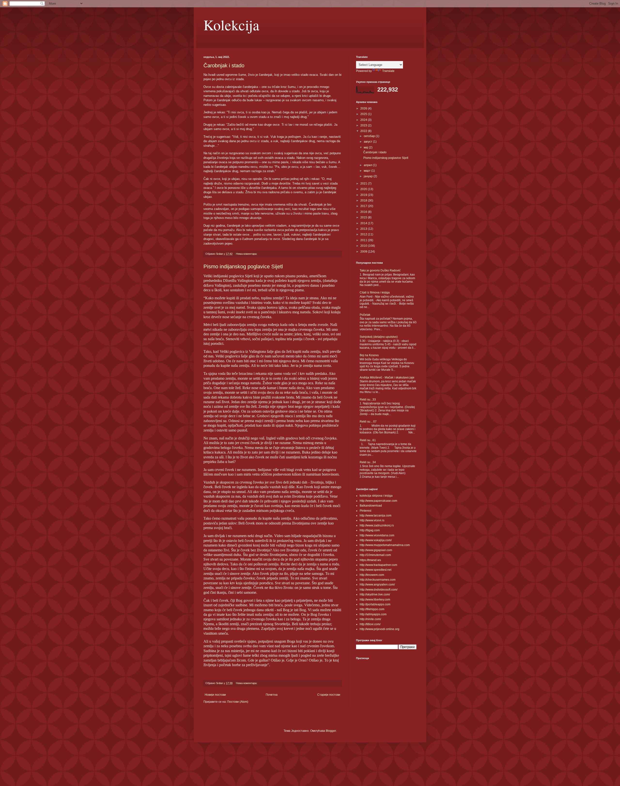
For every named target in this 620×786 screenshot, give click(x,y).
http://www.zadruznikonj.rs (377, 525)
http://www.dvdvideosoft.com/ (378, 589)
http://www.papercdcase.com (378, 500)
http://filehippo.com (372, 609)
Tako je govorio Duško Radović (380, 270)
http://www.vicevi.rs (372, 520)
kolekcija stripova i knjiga (376, 495)
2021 (364, 183)
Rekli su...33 (368, 399)
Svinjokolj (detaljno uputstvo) (379, 337)
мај (366, 147)
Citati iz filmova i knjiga (375, 292)
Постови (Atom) (237, 701)
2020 (364, 189)
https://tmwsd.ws (370, 560)
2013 (364, 229)
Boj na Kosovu (369, 355)
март (367, 170)
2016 (364, 212)
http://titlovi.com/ (370, 624)
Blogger (331, 730)
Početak (365, 314)
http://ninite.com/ (370, 619)
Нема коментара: (247, 253)
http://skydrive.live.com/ (375, 594)
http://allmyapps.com (373, 614)
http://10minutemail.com (375, 555)
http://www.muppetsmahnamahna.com (385, 545)
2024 (364, 120)
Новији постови (215, 694)
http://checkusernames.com (377, 579)
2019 (364, 195)
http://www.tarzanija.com (375, 515)
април (368, 165)
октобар (370, 136)
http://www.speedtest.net (375, 569)
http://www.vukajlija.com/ (376, 540)
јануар (368, 176)
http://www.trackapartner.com (378, 565)
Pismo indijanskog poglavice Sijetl (243, 266)
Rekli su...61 (368, 440)
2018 (364, 200)
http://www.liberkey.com (375, 599)
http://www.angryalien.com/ (377, 584)
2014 (364, 223)
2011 (364, 240)
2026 (364, 108)
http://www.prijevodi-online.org (379, 629)
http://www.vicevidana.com (377, 535)
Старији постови (328, 694)
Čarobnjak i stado (223, 65)
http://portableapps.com (375, 604)
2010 (364, 245)
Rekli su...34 (368, 462)
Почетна (272, 694)
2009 (364, 251)
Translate (388, 71)
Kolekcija (231, 24)
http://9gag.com (370, 530)
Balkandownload (371, 505)
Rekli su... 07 (368, 421)
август (368, 141)
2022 (364, 131)
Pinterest (365, 510)
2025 (364, 114)
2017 (364, 206)
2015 (364, 217)
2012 (364, 234)
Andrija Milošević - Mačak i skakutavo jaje (387, 377)
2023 (364, 125)
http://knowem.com (372, 575)
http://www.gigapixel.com (376, 550)
